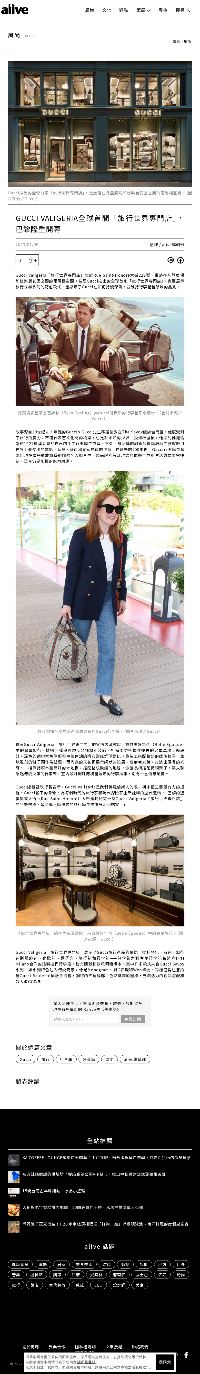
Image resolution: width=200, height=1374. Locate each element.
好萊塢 (89, 1059)
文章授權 (114, 1347)
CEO (98, 1285)
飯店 (34, 1285)
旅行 (45, 1059)
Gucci (25, 1059)
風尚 (89, 10)
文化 (106, 10)
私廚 (76, 1275)
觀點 (124, 10)
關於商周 (30, 1347)
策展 (141, 10)
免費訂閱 (133, 1019)
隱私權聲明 (86, 1362)
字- (21, 260)
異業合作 (57, 1347)
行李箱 (66, 1059)
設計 (144, 1264)
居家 (61, 1264)
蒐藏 (80, 1285)
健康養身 (20, 1264)
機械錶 (36, 1275)
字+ (33, 260)
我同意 (165, 1362)
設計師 (119, 1285)
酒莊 (162, 1275)
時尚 (109, 1059)
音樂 (16, 1275)
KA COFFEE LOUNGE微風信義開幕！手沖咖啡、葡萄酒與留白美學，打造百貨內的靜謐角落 (106, 1157)
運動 (43, 1264)
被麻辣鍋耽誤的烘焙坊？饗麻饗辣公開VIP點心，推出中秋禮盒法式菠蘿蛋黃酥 (94, 1174)
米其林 (96, 1275)
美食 (140, 1285)
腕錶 (57, 1275)
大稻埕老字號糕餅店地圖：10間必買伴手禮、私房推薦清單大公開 (82, 1207)
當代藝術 (57, 1285)
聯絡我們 (140, 1347)
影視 (125, 1264)
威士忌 (142, 1275)
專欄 (163, 10)
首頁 (176, 41)
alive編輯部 (135, 1059)
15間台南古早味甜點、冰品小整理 (53, 1191)
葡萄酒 (119, 1275)
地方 (162, 1264)
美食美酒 (84, 1264)
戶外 (181, 1264)
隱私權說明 (85, 1347)
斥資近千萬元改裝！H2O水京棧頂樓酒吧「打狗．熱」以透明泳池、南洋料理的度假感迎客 (105, 1224)
